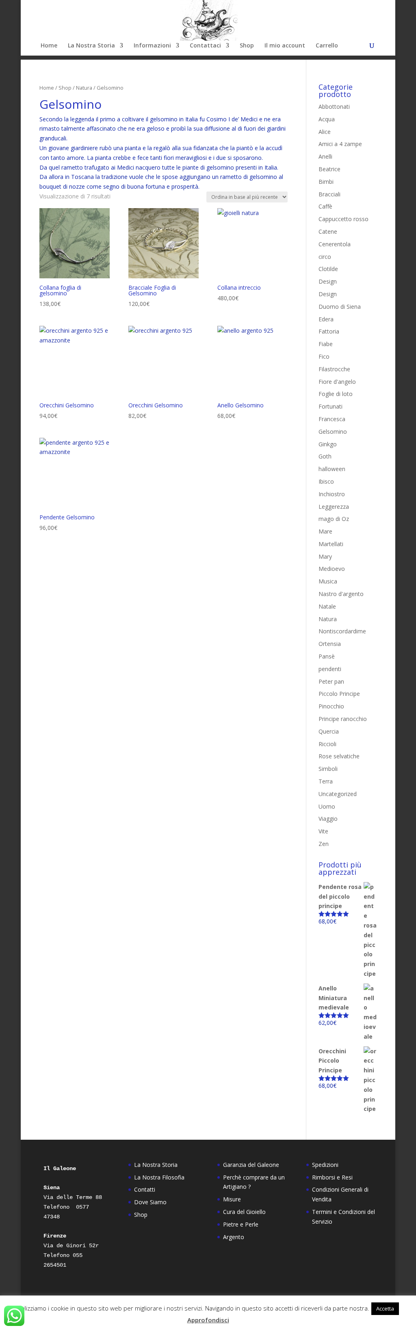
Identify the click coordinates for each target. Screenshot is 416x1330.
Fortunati (330, 406)
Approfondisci (208, 1320)
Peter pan (331, 681)
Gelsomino (332, 431)
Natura (84, 87)
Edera (326, 319)
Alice (324, 132)
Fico (323, 356)
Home (49, 46)
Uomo (326, 806)
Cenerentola (334, 244)
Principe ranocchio (342, 719)
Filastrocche (334, 369)
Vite (323, 831)
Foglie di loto (335, 394)
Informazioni (152, 46)
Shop (247, 46)
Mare (325, 531)
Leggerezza (333, 506)
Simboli (328, 769)
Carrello (327, 46)
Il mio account (284, 46)
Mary (325, 556)
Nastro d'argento (341, 594)
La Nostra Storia (91, 46)
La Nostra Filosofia (159, 1177)
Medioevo (331, 568)
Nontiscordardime (342, 631)
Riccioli (327, 744)
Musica (327, 581)
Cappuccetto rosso (343, 219)
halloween (331, 469)
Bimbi (326, 181)
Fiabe (325, 344)
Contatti (144, 1189)
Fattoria (328, 331)
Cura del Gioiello (244, 1212)
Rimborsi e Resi (332, 1177)
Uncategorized (337, 794)
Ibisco (326, 481)
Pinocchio (331, 706)
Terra (325, 781)
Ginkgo (327, 444)
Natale (327, 606)
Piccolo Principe (339, 693)
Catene (327, 231)
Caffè (325, 206)
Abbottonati (334, 106)
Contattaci (205, 46)
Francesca (331, 419)
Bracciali (329, 194)
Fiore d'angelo (337, 381)
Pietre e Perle (240, 1224)
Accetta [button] (385, 1308)
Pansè (326, 656)
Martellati (330, 544)
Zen (323, 844)
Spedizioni (325, 1165)
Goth (325, 456)
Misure (232, 1199)
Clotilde (328, 269)
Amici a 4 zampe (340, 144)
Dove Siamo (150, 1202)
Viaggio (328, 818)
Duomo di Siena (339, 306)
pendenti (329, 669)
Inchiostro (331, 494)
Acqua (326, 119)
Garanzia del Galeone (251, 1165)
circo (324, 256)
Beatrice (329, 169)
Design (327, 281)
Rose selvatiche (339, 756)
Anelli (325, 156)
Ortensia (329, 644)
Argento (233, 1237)
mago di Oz (333, 519)
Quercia (328, 731)
